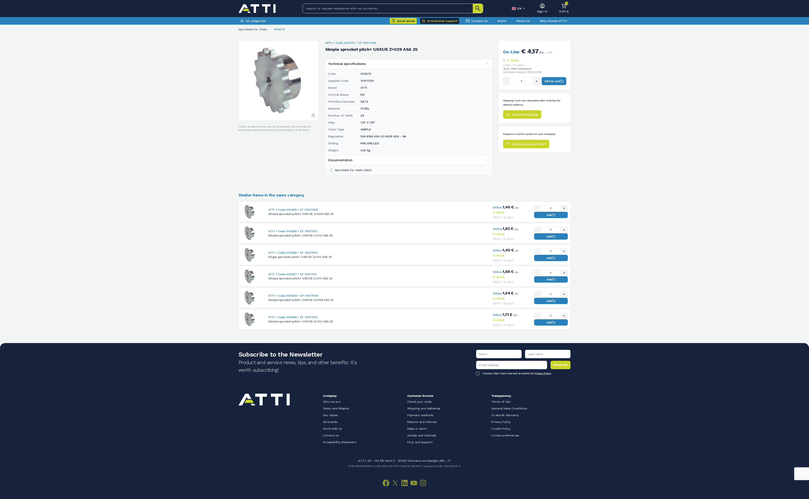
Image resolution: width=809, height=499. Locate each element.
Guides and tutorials (421, 435)
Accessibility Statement (339, 442)
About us (523, 21)
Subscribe (560, 364)
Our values (330, 415)
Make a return (417, 428)
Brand (502, 21)
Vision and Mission (336, 408)
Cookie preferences (505, 435)
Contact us (479, 21)
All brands (330, 422)
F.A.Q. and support (420, 442)
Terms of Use (500, 401)
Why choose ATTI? (553, 21)
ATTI (328, 42)
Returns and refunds (421, 422)
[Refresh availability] (504, 60)
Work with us (332, 428)
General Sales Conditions (509, 408)
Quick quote (406, 21)
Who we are (331, 401)
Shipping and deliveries (423, 408)
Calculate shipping (525, 114)
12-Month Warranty (504, 415)
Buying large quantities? (529, 143)
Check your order (419, 401)
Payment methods (420, 415)
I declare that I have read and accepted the (516, 373)
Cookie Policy (500, 428)
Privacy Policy (543, 373)
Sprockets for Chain (252, 29)
